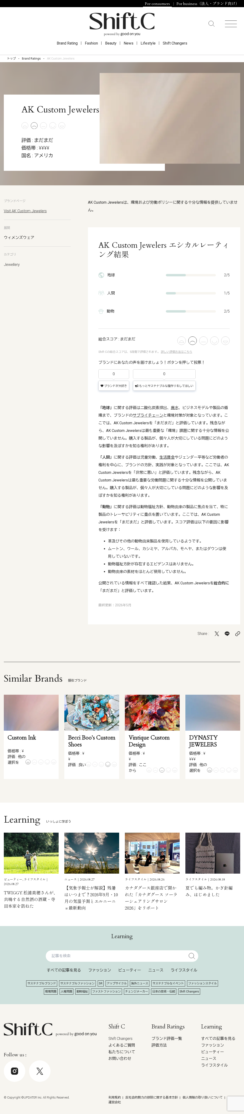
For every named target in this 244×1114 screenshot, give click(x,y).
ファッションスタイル (202, 983)
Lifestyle (148, 43)
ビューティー (129, 970)
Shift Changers (175, 43)
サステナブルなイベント (168, 983)
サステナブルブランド (41, 983)
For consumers (157, 3)
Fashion (91, 43)
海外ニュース (139, 983)
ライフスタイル (184, 970)
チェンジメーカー (136, 991)
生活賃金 (167, 457)
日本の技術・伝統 (163, 991)
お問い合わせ (119, 1058)
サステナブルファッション (77, 983)
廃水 (174, 407)
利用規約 (114, 1097)
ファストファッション (106, 991)
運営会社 (114, 1102)
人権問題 (66, 991)
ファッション (99, 970)
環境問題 (50, 991)
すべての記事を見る (64, 970)
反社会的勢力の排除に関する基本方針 (151, 1097)
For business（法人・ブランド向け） (208, 3)
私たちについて (121, 1052)
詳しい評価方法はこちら (176, 352)
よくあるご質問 (121, 1045)
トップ (11, 58)
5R (100, 983)
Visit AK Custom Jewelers (25, 211)
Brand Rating (67, 43)
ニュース (155, 970)
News (128, 43)
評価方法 (159, 1045)
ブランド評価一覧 (167, 1038)
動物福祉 (82, 991)
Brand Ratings (31, 58)
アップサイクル (117, 983)
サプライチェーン (148, 415)
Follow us (209, 1099)
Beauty (111, 43)
